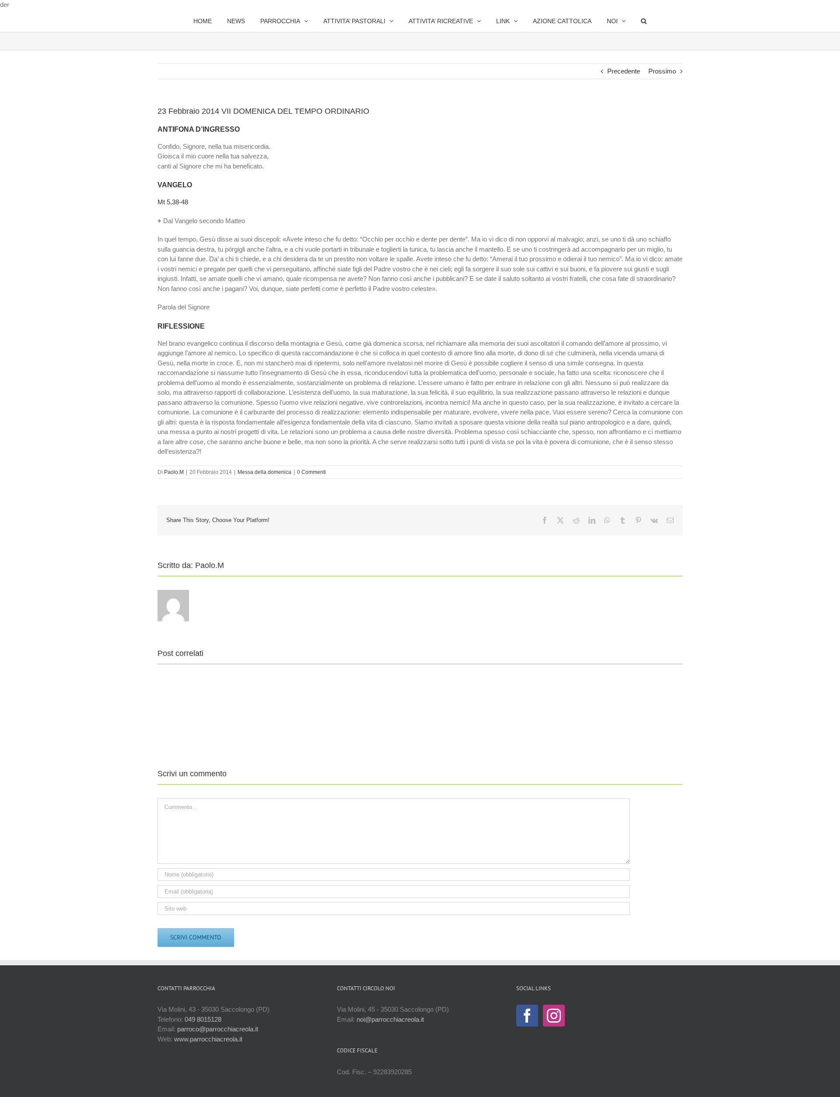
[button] (621, 21)
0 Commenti (311, 472)
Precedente (623, 71)
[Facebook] (527, 1016)
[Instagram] (554, 1016)
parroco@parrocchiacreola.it (217, 1029)
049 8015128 (203, 1019)
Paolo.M (174, 472)
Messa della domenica (264, 472)
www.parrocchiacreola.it (208, 1039)
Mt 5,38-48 (173, 202)
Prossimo (662, 71)
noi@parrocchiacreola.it (390, 1019)
